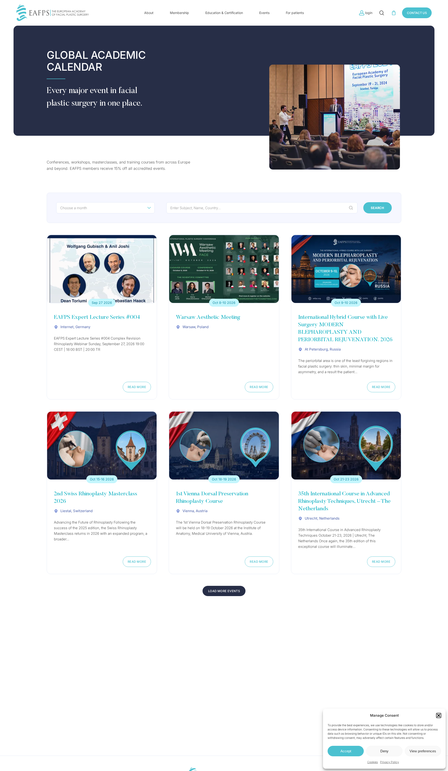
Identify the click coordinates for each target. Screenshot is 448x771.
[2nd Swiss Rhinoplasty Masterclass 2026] (102, 445)
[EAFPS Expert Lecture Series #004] (102, 269)
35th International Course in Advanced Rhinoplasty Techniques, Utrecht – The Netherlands (344, 501)
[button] (438, 715)
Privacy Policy (389, 762)
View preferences (423, 751)
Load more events (224, 591)
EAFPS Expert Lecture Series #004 (97, 317)
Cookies (372, 762)
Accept (345, 751)
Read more (137, 387)
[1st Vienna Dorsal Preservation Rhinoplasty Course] (224, 445)
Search (377, 208)
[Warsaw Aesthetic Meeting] (224, 269)
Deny (384, 751)
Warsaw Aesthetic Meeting (208, 317)
